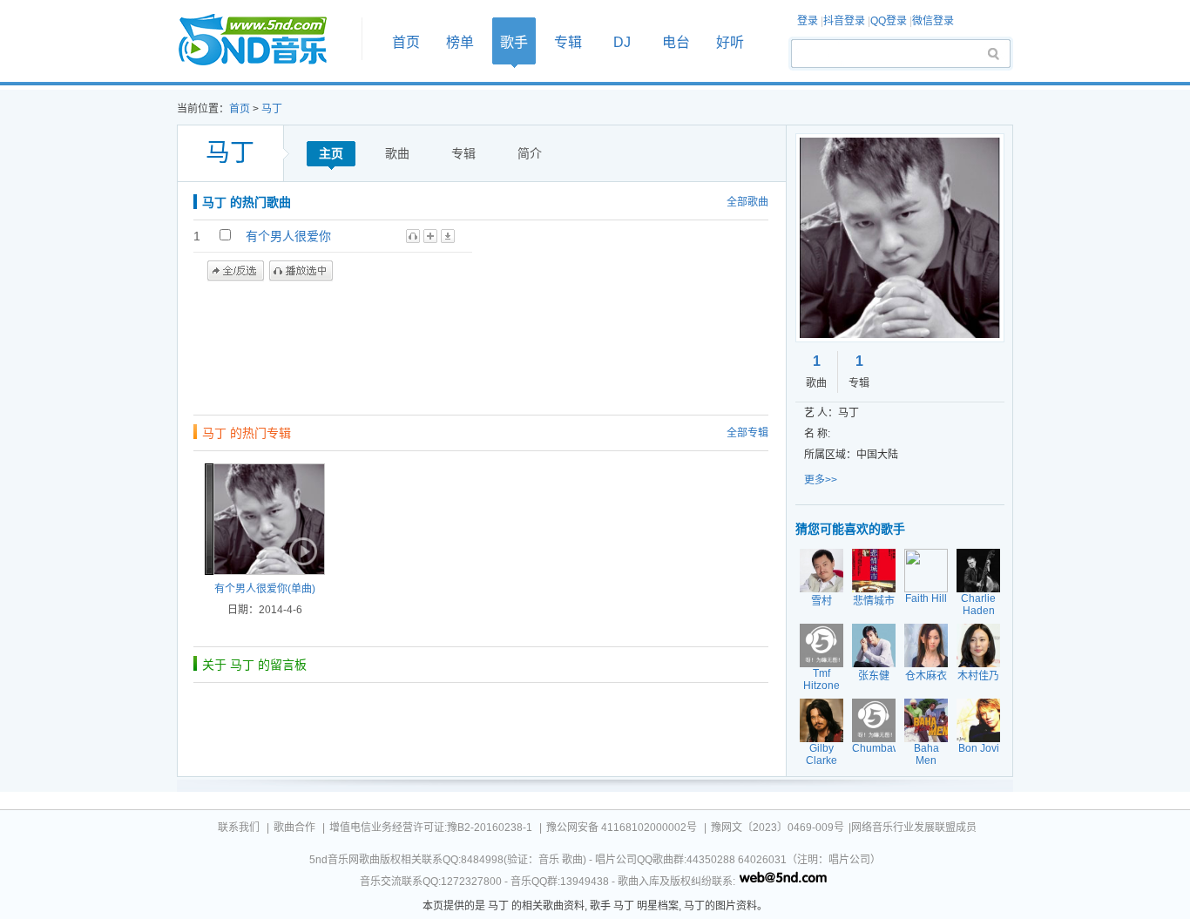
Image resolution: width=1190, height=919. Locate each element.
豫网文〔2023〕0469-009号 (777, 827)
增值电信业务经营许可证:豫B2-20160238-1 (430, 827)
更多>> (820, 480)
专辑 (568, 42)
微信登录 (933, 21)
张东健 (873, 676)
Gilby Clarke (821, 754)
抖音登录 (844, 21)
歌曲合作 (294, 827)
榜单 (460, 42)
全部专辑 (747, 433)
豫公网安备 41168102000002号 (621, 827)
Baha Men (926, 754)
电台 (676, 42)
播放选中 (301, 270)
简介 (529, 153)
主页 (331, 153)
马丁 (271, 109)
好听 (730, 42)
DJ (622, 42)
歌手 (514, 42)
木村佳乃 (978, 676)
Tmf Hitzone (821, 679)
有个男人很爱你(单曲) (264, 589)
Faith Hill (926, 598)
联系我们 (239, 827)
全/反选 (235, 270)
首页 (264, 40)
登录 (807, 21)
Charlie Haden (978, 604)
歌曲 (397, 153)
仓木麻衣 (926, 676)
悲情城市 (874, 601)
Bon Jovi (978, 748)
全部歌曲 (747, 202)
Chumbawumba (890, 748)
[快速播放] (301, 551)
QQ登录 (888, 21)
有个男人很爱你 (288, 236)
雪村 (821, 601)
